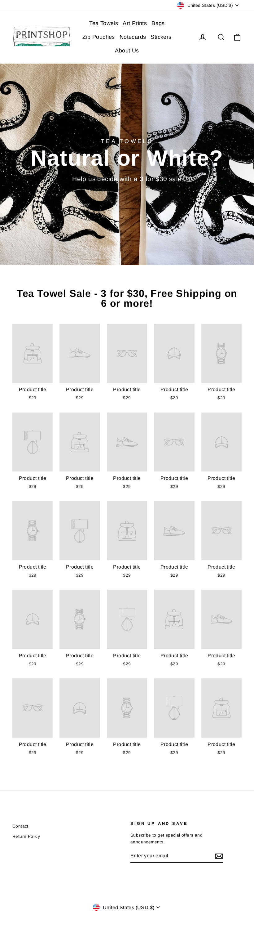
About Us (127, 50)
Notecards (133, 37)
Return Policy (26, 836)
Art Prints (135, 23)
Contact (20, 826)
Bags (158, 23)
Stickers (161, 37)
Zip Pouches (98, 37)
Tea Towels (103, 23)
